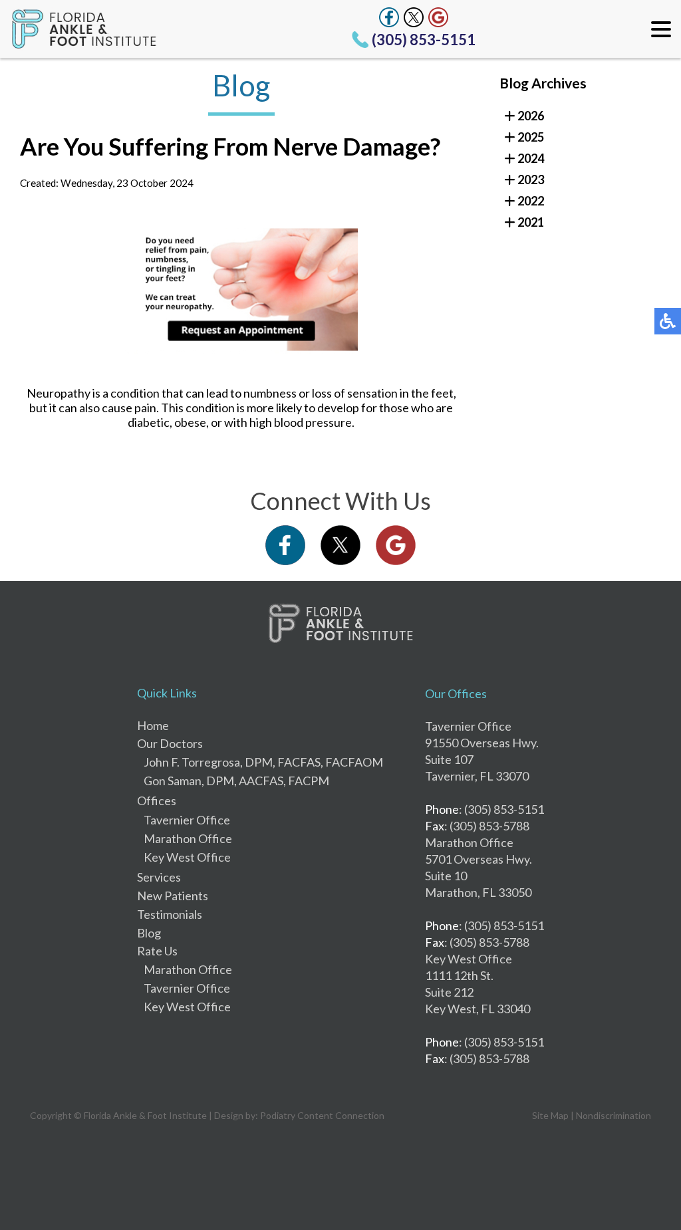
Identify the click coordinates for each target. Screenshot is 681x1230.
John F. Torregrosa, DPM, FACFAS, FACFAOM (263, 762)
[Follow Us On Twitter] (413, 17)
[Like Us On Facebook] (389, 17)
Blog (149, 932)
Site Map (550, 1115)
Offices (156, 800)
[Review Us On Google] (438, 17)
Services (159, 877)
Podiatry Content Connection (322, 1115)
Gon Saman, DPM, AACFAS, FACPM (236, 780)
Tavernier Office (187, 819)
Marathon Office (188, 838)
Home (153, 725)
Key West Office (187, 857)
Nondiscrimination (613, 1115)
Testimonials (169, 914)
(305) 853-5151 (424, 40)
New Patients (172, 895)
